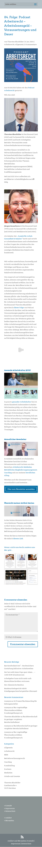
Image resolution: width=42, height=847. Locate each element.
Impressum (15, 844)
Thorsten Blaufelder (15, 42)
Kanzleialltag (9, 765)
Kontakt (30, 841)
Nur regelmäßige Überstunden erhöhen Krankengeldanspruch (15, 710)
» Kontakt (8, 806)
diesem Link (18, 538)
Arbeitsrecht (9, 44)
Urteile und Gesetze (12, 776)
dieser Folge (19, 307)
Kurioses (7, 769)
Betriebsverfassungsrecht (14, 758)
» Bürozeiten (9, 820)
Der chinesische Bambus (14, 685)
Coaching (8, 473)
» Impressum (9, 808)
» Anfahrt (8, 818)
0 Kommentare (30, 44)
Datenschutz (26, 844)
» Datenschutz (9, 811)
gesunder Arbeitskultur (21, 402)
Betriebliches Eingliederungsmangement (20, 470)
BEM (6, 755)
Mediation (28, 467)
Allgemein (19, 44)
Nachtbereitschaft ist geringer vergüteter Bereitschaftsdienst (20, 719)
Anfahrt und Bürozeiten (17, 841)
